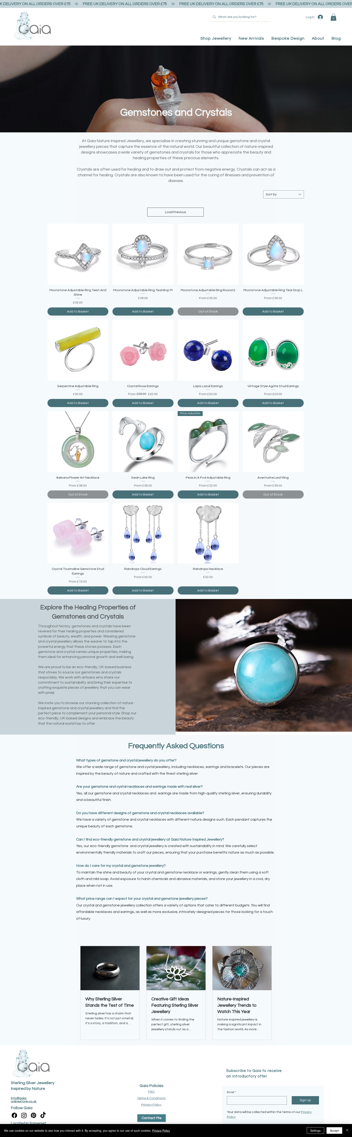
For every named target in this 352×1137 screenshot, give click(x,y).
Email (231, 1092)
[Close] (347, 1130)
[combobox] (283, 194)
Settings (315, 1130)
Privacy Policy (161, 1130)
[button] (333, 17)
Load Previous (175, 212)
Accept (334, 1130)
